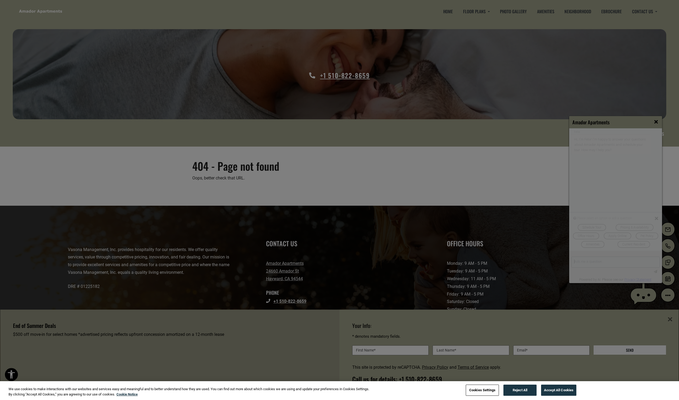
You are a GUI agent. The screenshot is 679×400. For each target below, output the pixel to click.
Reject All (520, 390)
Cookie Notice (127, 394)
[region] (339, 390)
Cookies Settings (482, 390)
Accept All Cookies (558, 390)
